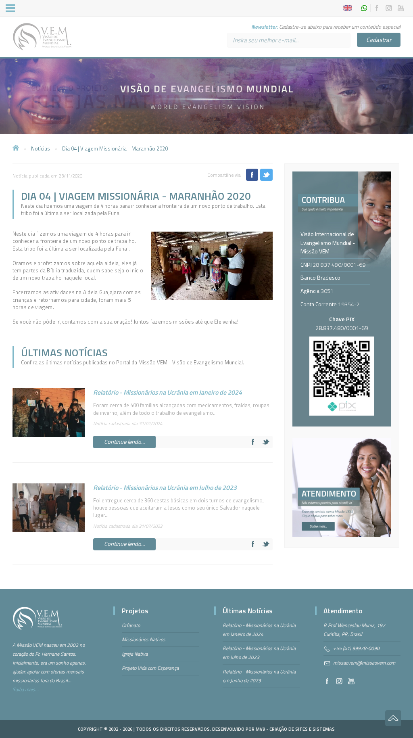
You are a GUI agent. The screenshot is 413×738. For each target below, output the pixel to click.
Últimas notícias (64, 352)
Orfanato (131, 625)
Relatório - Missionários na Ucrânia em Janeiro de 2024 (167, 392)
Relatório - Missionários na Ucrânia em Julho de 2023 (165, 487)
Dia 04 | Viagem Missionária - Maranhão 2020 (115, 148)
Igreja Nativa (135, 654)
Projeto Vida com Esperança (150, 668)
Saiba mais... (26, 689)
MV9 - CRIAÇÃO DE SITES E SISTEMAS (295, 728)
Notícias (40, 148)
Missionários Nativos (143, 639)
